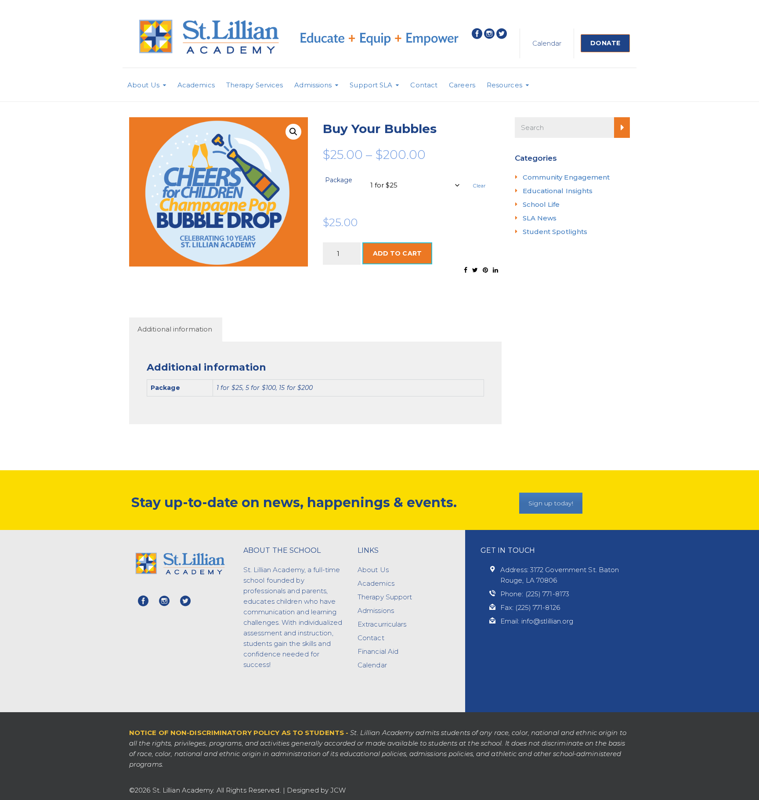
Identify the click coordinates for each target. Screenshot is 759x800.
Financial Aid (378, 651)
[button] (293, 132)
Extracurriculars (382, 624)
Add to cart (397, 253)
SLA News (540, 218)
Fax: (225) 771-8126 (530, 607)
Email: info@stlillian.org (537, 621)
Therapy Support (385, 597)
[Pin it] (485, 270)
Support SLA (371, 85)
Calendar (547, 43)
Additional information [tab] (174, 329)
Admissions (313, 85)
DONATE (605, 43)
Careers (462, 85)
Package (339, 180)
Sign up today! (550, 503)
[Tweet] (475, 270)
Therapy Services (254, 85)
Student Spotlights (555, 231)
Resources (504, 85)
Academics (196, 85)
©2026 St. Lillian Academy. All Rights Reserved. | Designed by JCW (237, 790)
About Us (143, 85)
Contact (423, 85)
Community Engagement (566, 177)
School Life (541, 204)
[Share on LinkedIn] (495, 270)
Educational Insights (558, 191)
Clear (479, 186)
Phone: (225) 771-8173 (534, 594)
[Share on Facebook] (465, 270)
